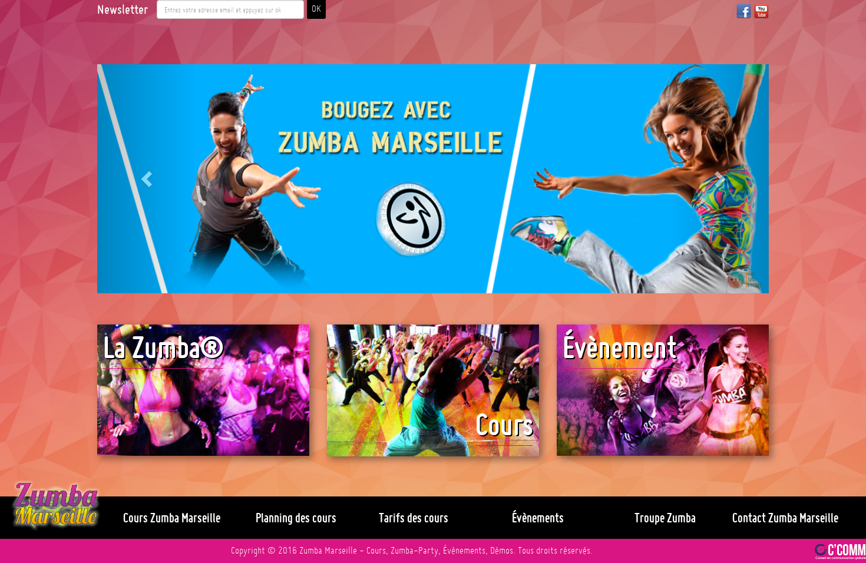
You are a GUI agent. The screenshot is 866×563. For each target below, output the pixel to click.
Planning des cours (296, 517)
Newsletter (122, 9)
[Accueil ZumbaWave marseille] (55, 505)
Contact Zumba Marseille (785, 517)
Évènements (538, 517)
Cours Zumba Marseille (171, 517)
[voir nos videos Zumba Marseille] (761, 11)
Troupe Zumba (665, 517)
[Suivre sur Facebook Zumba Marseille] (743, 11)
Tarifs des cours (413, 517)
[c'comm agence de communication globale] (840, 551)
